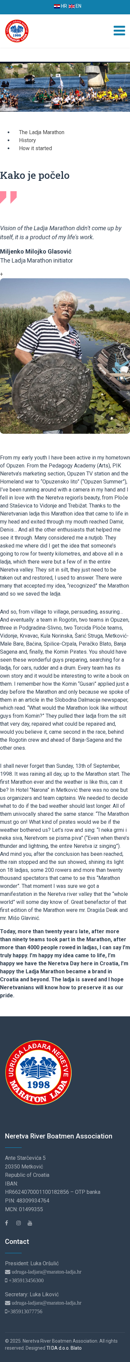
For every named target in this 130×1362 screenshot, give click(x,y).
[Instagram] (21, 1223)
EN (78, 6)
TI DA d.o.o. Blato (64, 1348)
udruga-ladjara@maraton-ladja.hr (45, 1271)
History (27, 140)
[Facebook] (10, 1223)
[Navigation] (119, 31)
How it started (35, 148)
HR (63, 6)
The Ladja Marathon (41, 132)
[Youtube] (33, 1223)
